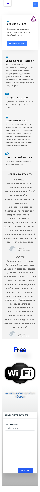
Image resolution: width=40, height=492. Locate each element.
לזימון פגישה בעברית (17, 97)
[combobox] (18, 428)
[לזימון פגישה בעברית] (7, 94)
